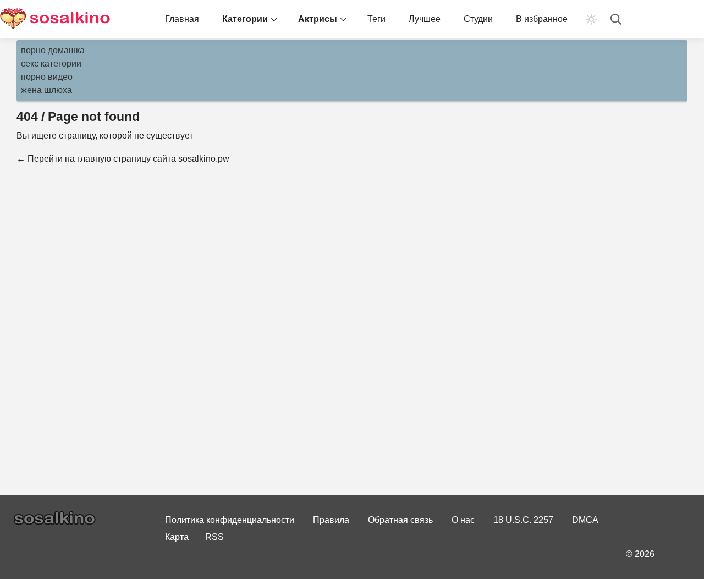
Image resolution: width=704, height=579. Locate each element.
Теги (376, 19)
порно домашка (53, 50)
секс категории (51, 63)
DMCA (585, 520)
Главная (182, 19)
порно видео (47, 76)
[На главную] (55, 19)
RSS (214, 537)
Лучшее (425, 19)
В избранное (542, 19)
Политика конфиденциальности (229, 520)
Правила (331, 520)
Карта (177, 537)
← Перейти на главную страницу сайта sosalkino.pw (122, 158)
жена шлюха (46, 90)
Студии (478, 19)
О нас (463, 520)
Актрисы (317, 19)
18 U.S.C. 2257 (523, 520)
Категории (245, 19)
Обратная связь (400, 520)
